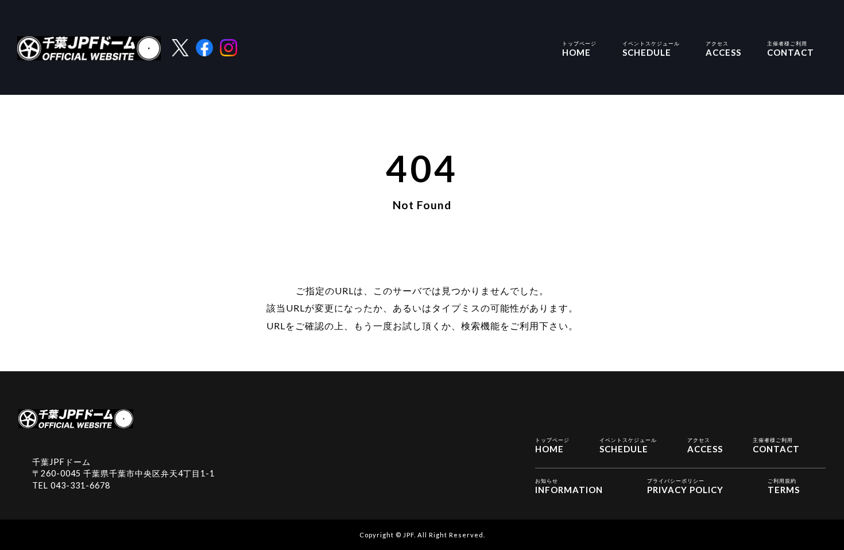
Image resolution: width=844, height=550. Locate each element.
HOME (579, 48)
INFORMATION (569, 486)
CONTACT (790, 48)
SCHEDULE (651, 48)
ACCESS (723, 48)
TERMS (784, 486)
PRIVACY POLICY (685, 486)
